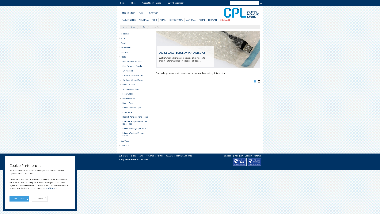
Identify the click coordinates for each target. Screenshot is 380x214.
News (141, 156)
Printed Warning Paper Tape (134, 128)
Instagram (239, 156)
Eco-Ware (212, 20)
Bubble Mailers (128, 84)
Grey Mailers (127, 71)
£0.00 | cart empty (175, 3)
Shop (133, 3)
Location (153, 13)
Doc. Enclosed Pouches (132, 61)
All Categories (129, 20)
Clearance (225, 20)
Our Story (123, 156)
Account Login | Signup (152, 3)
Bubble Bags (127, 103)
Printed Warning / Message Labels (133, 134)
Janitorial (190, 20)
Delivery (169, 156)
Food (154, 20)
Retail (163, 20)
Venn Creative (130, 159)
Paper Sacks (127, 94)
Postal (202, 20)
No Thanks (38, 199)
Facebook (227, 156)
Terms (160, 156)
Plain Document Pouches (132, 66)
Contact (150, 156)
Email (141, 13)
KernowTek (143, 159)
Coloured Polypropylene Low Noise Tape (134, 122)
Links (133, 156)
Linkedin (248, 156)
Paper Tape (127, 112)
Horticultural (176, 20)
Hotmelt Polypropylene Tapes (135, 117)
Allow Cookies (18, 199)
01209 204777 (128, 13)
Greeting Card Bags (130, 89)
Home (122, 3)
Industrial (144, 20)
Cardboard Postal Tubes (132, 75)
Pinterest (257, 156)
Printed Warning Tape (131, 107)
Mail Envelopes (128, 98)
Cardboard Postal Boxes (132, 80)
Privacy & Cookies (184, 156)
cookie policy (51, 188)
